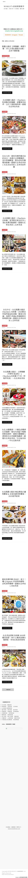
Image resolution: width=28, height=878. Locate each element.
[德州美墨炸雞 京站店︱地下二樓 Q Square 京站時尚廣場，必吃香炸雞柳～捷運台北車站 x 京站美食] (14, 604)
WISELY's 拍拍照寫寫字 (14, 6)
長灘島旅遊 (4, 713)
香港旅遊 (4, 706)
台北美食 (5, 111)
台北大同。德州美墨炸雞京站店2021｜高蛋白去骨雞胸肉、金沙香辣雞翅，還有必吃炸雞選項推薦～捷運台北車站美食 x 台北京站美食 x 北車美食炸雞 (14, 161)
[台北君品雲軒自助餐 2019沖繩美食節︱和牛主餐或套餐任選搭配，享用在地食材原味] (14, 658)
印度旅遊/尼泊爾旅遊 (7, 719)
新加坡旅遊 (16, 711)
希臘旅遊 (4, 718)
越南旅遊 (10, 711)
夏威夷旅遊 (10, 714)
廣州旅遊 (10, 709)
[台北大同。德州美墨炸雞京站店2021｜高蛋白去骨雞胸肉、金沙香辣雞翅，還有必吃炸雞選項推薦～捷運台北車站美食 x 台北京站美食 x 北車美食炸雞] (14, 185)
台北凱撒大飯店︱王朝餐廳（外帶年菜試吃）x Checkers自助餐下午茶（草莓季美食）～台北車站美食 (14, 374)
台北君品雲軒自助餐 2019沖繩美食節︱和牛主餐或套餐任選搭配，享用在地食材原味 (14, 637)
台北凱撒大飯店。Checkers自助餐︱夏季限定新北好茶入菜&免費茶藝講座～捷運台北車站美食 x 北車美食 (14, 221)
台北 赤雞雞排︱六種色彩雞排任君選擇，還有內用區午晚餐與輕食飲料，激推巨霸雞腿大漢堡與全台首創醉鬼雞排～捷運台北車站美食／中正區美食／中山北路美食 (14, 435)
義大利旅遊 (10, 716)
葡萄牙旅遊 (17, 718)
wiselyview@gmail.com (14, 828)
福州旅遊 (4, 709)
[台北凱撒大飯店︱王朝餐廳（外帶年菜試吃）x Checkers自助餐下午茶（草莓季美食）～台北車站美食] (14, 396)
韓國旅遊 (9, 705)
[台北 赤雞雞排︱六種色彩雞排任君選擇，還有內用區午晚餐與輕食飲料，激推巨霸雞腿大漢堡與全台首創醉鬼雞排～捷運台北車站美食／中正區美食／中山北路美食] (14, 458)
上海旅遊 (4, 708)
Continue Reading (7, 92)
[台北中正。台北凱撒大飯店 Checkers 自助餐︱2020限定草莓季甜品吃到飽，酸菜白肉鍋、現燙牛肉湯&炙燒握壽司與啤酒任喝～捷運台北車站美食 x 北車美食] (14, 338)
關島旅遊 (4, 714)
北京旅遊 (15, 706)
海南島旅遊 (9, 708)
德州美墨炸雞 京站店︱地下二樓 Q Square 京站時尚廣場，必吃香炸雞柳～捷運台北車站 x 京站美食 (14, 582)
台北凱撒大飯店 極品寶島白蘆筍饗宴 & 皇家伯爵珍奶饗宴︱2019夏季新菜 (14, 493)
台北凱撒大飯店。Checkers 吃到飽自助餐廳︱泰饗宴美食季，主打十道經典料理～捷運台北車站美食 (14, 103)
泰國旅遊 (4, 711)
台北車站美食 (6, 56)
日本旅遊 (4, 705)
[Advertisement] (14, 18)
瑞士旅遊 (4, 716)
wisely (3, 57)
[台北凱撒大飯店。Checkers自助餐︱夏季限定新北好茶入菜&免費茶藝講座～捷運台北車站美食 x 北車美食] (14, 243)
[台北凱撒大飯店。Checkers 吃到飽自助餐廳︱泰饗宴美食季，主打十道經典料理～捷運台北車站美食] (14, 124)
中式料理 (5, 383)
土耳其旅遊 (11, 718)
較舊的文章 (8, 689)
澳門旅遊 (10, 706)
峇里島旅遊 (11, 713)
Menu (4, 1)
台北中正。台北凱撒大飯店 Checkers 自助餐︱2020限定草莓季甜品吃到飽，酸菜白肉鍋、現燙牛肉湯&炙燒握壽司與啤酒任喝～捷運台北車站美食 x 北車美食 (14, 315)
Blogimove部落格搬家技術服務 (21, 877)
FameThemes (11, 874)
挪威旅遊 (16, 716)
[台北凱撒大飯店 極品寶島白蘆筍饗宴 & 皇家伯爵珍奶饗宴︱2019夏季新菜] (14, 514)
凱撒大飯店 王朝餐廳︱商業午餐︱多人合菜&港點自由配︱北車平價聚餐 (14, 48)
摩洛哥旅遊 (16, 719)
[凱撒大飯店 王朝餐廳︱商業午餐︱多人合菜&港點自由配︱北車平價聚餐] (14, 68)
